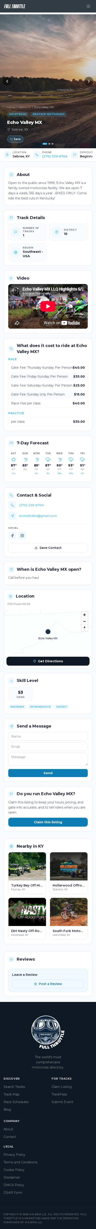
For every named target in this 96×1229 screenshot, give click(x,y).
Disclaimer (12, 1177)
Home (11, 107)
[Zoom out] (84, 621)
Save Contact (51, 548)
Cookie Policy (14, 1170)
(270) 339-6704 (54, 156)
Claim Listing (62, 1087)
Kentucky (25, 107)
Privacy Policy (14, 1155)
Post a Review (50, 984)
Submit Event (62, 1102)
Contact (10, 1137)
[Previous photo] (7, 81)
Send (48, 773)
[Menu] (88, 6)
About (8, 1129)
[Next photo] (88, 81)
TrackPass (59, 1094)
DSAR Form (13, 1193)
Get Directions (60, 662)
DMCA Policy (14, 1185)
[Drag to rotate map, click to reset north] (84, 628)
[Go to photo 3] (52, 144)
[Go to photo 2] (49, 144)
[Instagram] (22, 535)
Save (17, 139)
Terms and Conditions (20, 1162)
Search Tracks (14, 1087)
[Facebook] (12, 535)
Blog (7, 1110)
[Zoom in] (84, 615)
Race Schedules (16, 1102)
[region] (48, 631)
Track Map (11, 1094)
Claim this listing (48, 822)
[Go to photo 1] (45, 144)
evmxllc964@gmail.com (38, 516)
